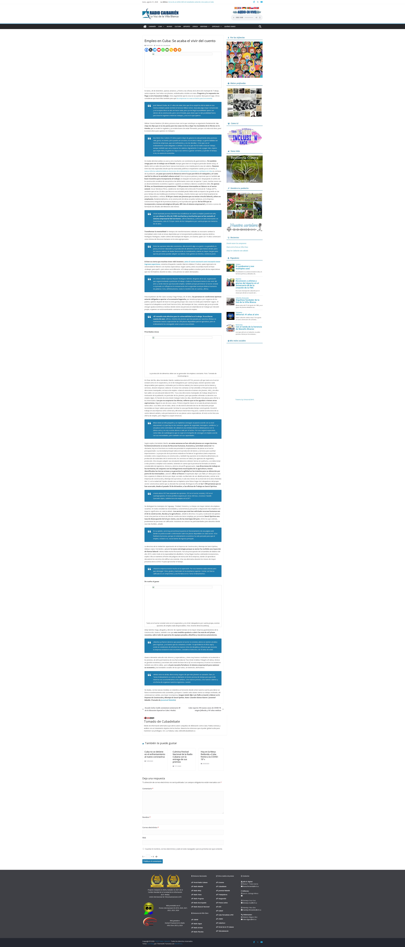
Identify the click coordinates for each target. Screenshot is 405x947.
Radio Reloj (197, 891)
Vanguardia (222, 899)
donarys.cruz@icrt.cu (249, 903)
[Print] (175, 50)
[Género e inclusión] (245, 129)
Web (144, 838)
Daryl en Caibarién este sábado (178, 2)
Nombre (146, 817)
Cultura (178, 26)
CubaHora (221, 923)
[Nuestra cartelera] (245, 224)
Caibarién (152, 26)
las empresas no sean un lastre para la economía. (194, 98)
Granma (221, 882)
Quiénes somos (229, 26)
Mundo (169, 26)
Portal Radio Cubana (200, 882)
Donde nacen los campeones (236, 243)
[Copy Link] (171, 50)
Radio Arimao (198, 928)
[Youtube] (159, 50)
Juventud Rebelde (168, 700)
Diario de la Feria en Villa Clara (237, 247)
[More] (179, 50)
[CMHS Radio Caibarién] (144, 26)
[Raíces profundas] (245, 88)
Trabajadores (222, 895)
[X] (151, 50)
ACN (219, 907)
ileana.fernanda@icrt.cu (250, 886)
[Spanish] (235, 8)
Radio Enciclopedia (199, 903)
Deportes (186, 26)
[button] (163, 26)
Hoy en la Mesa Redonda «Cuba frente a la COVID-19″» (209, 755)
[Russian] (252, 8)
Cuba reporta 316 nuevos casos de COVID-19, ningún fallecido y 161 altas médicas (204, 709)
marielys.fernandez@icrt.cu (251, 910)
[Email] (167, 50)
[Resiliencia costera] (245, 156)
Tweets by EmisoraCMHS (244, 399)
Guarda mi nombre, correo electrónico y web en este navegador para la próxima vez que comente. (183, 849)
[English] (238, 8)
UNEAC (220, 919)
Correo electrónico (150, 827)
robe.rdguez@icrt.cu (249, 919)
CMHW (195, 920)
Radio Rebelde (198, 886)
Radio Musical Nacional (201, 907)
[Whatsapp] (163, 50)
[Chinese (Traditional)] (257, 8)
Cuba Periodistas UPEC (226, 915)
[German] (244, 8)
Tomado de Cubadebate (162, 45)
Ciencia (195, 26)
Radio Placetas (198, 932)
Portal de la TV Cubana (226, 927)
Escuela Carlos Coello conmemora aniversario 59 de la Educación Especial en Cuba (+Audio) (162, 709)
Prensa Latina (223, 903)
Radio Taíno (197, 895)
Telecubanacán (223, 931)
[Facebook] (146, 50)
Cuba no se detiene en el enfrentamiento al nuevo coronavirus (154, 754)
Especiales (215, 26)
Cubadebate (222, 886)
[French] (241, 8)
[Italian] (246, 8)
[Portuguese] (249, 8)
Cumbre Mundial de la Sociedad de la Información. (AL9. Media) (165, 892)
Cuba (160, 26)
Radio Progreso (198, 899)
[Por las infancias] (245, 43)
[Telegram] (155, 50)
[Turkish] (255, 8)
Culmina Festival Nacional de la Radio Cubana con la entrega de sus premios (182, 756)
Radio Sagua (197, 924)
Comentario (147, 788)
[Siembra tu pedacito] (245, 193)
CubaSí (220, 911)
